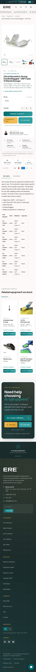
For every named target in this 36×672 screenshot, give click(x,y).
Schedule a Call (9, 120)
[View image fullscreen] (4, 55)
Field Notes (6, 584)
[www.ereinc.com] (18, 469)
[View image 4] (25, 62)
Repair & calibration (9, 562)
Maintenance (7, 550)
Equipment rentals (8, 567)
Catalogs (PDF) (7, 578)
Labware (17, 16)
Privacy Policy (7, 659)
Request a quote (8, 573)
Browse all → (5, 296)
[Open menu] (31, 7)
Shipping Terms (7, 663)
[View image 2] (11, 62)
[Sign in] (21, 7)
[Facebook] (5, 642)
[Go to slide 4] (20, 456)
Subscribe (8, 510)
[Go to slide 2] (17, 456)
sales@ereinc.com (11, 501)
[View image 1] (4, 62)
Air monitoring (7, 523)
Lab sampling (7, 539)
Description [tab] (6, 176)
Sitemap (16, 663)
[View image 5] (31, 62)
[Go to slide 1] (15, 456)
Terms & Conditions (18, 659)
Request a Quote (17, 114)
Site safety (6, 544)
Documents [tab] (16, 176)
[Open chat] (31, 667)
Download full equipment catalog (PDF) (18, 433)
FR (33, 2)
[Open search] (16, 7)
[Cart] (26, 7)
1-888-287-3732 (11, 494)
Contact (5, 617)
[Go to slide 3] (18, 456)
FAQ (4, 612)
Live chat (26, 120)
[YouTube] (13, 642)
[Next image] (31, 41)
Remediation (7, 589)
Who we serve (7, 606)
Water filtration (7, 528)
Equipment (10, 16)
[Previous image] (4, 41)
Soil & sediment (7, 533)
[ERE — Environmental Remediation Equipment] (7, 7)
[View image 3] (18, 62)
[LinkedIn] (9, 642)
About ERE (6, 601)
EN (29, 2)
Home (3, 16)
